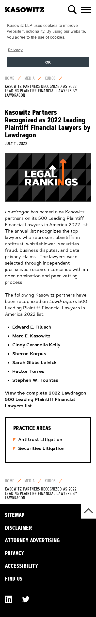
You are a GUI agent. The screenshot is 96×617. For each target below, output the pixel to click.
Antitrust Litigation (40, 439)
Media (29, 78)
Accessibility (21, 565)
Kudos (50, 78)
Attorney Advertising (32, 540)
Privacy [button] (15, 49)
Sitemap (15, 514)
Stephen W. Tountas (35, 380)
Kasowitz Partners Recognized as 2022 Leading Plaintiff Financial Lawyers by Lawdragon (41, 90)
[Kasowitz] (24, 8)
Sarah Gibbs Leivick (34, 362)
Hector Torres (28, 371)
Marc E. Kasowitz (31, 336)
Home (10, 78)
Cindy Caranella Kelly (36, 345)
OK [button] (48, 62)
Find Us (14, 578)
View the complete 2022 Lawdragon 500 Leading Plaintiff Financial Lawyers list (45, 399)
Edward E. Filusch (31, 327)
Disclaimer (18, 527)
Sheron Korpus (29, 353)
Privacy (14, 553)
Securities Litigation (41, 448)
